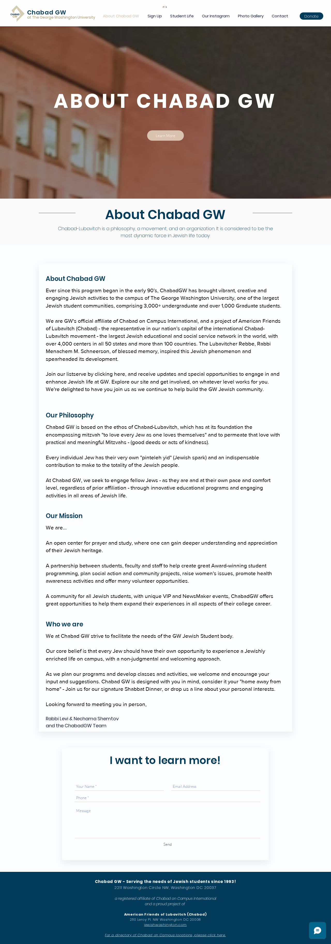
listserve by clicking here (95, 374)
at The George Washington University (61, 17)
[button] (154, 16)
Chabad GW (46, 12)
